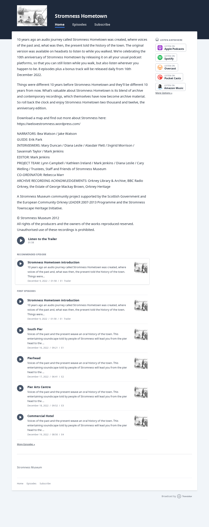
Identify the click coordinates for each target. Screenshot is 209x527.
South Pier (35, 329)
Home (59, 24)
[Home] (32, 15)
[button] (21, 240)
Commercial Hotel (40, 416)
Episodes (79, 24)
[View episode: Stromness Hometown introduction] (140, 266)
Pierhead (33, 358)
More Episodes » (26, 444)
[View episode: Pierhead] (141, 362)
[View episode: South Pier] (141, 333)
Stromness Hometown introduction (54, 262)
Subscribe (102, 24)
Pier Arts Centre (39, 387)
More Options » (163, 92)
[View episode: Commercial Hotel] (141, 420)
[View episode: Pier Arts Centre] (141, 391)
